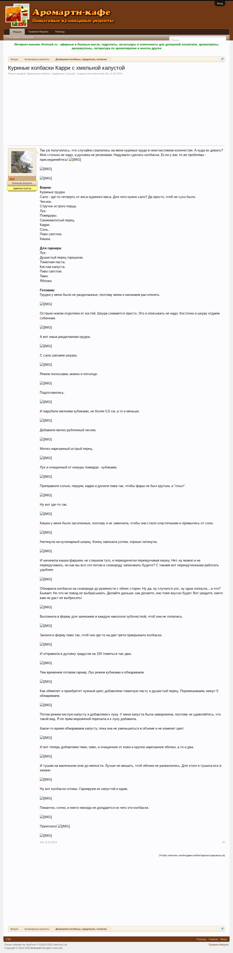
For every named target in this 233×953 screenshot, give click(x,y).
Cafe (8, 939)
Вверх (223, 939)
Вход (220, 3)
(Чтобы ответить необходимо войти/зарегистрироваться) (192, 855)
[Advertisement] (116, 111)
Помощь (60, 31)
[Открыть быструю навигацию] (222, 59)
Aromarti (35, 948)
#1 (223, 842)
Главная (213, 939)
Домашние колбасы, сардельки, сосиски (51, 73)
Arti (107, 73)
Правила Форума (38, 31)
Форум (17, 31)
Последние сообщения (21, 37)
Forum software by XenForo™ (36, 944)
